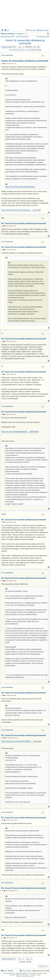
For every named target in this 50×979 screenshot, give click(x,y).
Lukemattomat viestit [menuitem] (43, 36)
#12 (2, 890)
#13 (2, 938)
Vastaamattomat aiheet (8, 36)
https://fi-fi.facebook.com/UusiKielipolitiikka (20, 187)
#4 (2, 341)
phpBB (24, 973)
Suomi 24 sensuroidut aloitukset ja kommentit (25, 42)
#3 (2, 249)
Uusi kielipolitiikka (7, 55)
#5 (2, 374)
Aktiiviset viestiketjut (22, 36)
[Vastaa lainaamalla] (42, 55)
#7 (2, 522)
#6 (2, 414)
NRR (2, 218)
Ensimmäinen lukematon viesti (18, 50)
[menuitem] (6, 30)
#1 (2, 63)
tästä (31, 976)
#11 (2, 820)
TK (2, 366)
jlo (2, 333)
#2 (2, 226)
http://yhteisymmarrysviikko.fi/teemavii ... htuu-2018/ (21, 210)
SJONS (3, 514)
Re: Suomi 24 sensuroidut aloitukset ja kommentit (23, 223)
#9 (2, 695)
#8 (2, 580)
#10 (2, 738)
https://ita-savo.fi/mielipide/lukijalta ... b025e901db (20, 432)
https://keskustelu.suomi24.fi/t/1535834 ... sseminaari (21, 741)
